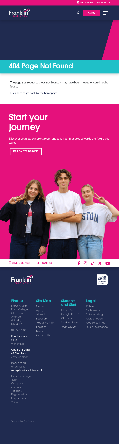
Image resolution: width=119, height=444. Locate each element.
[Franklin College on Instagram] (85, 263)
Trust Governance (97, 327)
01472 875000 (86, 3)
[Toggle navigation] (105, 13)
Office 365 (67, 310)
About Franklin (45, 323)
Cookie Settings (95, 323)
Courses (41, 306)
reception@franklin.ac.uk (27, 370)
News (39, 331)
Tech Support (69, 327)
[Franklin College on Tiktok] (92, 263)
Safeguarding (94, 315)
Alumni (40, 315)
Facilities (41, 327)
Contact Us (43, 335)
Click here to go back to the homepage (33, 93)
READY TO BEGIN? (26, 151)
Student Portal (70, 323)
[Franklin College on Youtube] (107, 263)
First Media (29, 421)
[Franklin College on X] (100, 263)
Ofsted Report (94, 319)
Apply (39, 310)
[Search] (78, 12)
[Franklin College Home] (19, 13)
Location (41, 319)
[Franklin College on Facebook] (78, 263)
